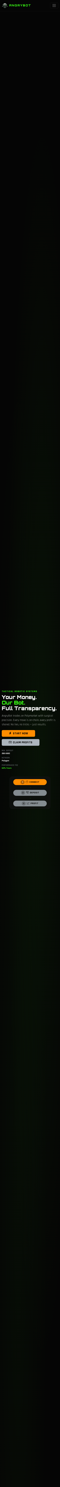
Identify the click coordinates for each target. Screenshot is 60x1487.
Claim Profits (22, 742)
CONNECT (30, 782)
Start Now (20, 733)
